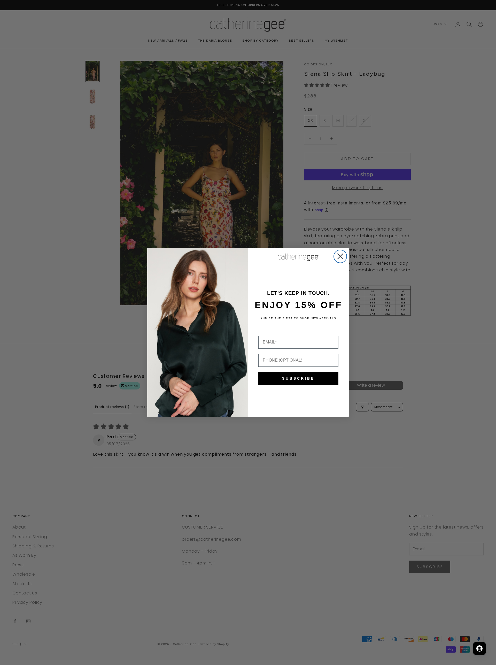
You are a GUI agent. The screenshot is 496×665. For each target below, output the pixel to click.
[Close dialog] (340, 256)
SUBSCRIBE (298, 378)
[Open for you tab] (479, 648)
